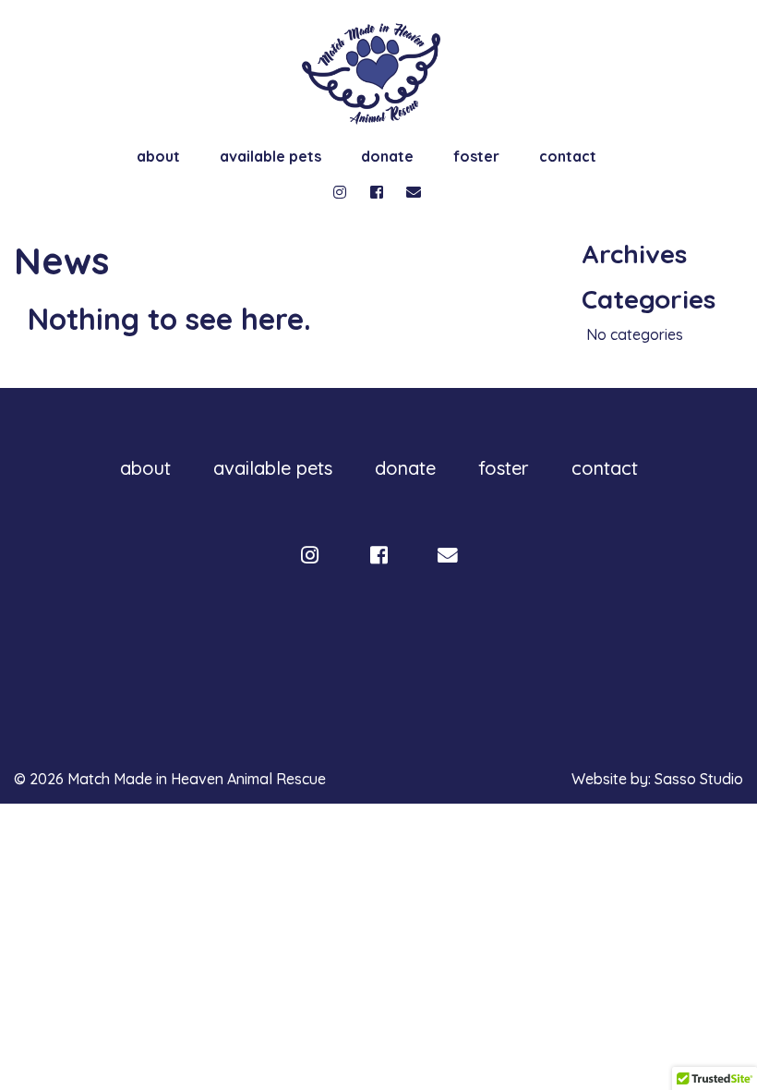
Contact (567, 156)
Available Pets (270, 156)
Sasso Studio (699, 778)
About (158, 156)
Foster (476, 156)
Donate (387, 156)
